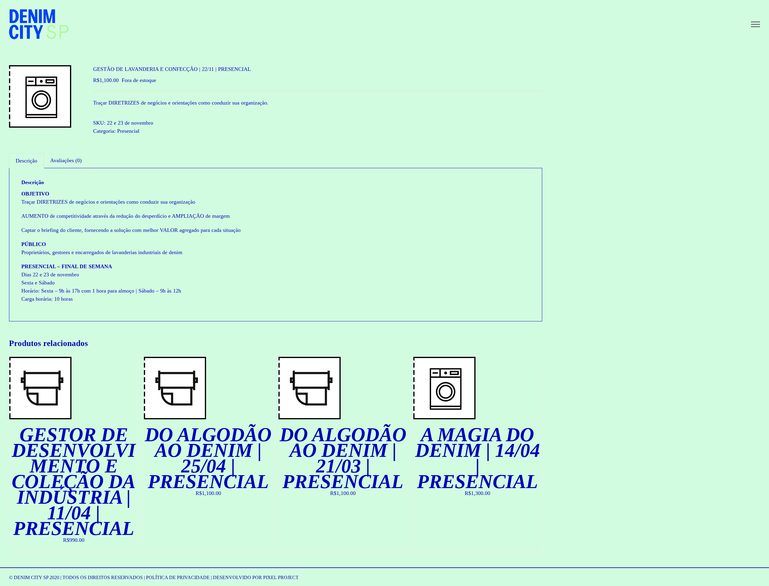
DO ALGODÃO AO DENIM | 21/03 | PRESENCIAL (343, 458)
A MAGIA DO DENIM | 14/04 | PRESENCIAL (477, 458)
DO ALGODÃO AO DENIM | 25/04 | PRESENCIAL (208, 458)
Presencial (128, 131)
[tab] (26, 160)
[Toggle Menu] (755, 24)
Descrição (26, 161)
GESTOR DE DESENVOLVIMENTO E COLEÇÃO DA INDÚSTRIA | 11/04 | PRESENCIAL (73, 481)
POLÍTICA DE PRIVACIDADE (178, 577)
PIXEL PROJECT (281, 577)
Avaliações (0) (66, 160)
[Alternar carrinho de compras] (735, 24)
